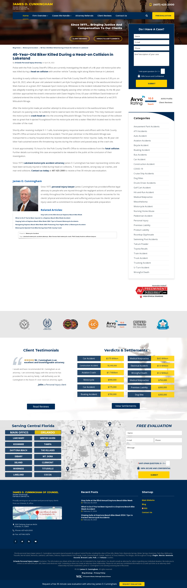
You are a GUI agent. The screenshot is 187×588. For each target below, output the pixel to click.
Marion (162, 555)
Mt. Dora (48, 456)
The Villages (48, 450)
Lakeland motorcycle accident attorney (44, 163)
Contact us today (40, 170)
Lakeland (18, 474)
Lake (90, 557)
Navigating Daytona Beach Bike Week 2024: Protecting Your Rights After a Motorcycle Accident (50, 224)
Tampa (47, 444)
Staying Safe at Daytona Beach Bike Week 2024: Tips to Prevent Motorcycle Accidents (46, 221)
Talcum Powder (141, 244)
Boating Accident (142, 150)
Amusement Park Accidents (147, 126)
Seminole (169, 555)
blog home (17, 48)
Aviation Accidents (142, 140)
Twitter (22, 541)
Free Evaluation (163, 16)
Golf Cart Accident (142, 187)
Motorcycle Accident (30, 48)
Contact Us (147, 512)
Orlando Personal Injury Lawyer (26, 561)
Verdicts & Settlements (108, 39)
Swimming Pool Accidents (146, 239)
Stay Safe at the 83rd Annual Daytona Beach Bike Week (61, 215)
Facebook (15, 541)
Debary (18, 456)
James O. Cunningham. (89, 569)
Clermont (47, 462)
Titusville (47, 468)
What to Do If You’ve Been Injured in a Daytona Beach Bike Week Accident (42, 218)
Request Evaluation (132, 584)
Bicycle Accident (141, 145)
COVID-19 (138, 169)
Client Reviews (80, 39)
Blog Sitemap (87, 573)
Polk (94, 557)
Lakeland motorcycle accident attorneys (35, 236)
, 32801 (25, 525)
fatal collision (112, 148)
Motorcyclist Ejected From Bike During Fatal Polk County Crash (38, 228)
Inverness (18, 468)
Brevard (84, 557)
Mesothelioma (140, 201)
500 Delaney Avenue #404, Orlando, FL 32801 (37, 513)
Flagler (155, 555)
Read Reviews (41, 406)
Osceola (77, 557)
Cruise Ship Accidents (144, 173)
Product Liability (141, 230)
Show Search (146, 15)
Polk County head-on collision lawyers (84, 236)
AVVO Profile (166, 98)
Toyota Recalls (141, 248)
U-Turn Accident (141, 267)
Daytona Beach (18, 450)
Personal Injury (141, 220)
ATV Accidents (140, 131)
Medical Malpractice (143, 197)
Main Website (148, 500)
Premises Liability (142, 225)
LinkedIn (29, 541)
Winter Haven (47, 438)
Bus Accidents (140, 154)
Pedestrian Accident (143, 216)
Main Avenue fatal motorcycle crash (60, 236)
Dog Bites (138, 178)
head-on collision (39, 71)
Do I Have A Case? (151, 29)
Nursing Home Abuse (144, 211)
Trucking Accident (142, 263)
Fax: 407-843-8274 (22, 534)
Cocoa (48, 474)
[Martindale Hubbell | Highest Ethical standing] (151, 291)
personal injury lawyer (63, 186)
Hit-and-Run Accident (144, 192)
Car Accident (139, 159)
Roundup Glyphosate (144, 234)
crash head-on (38, 115)
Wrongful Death (141, 272)
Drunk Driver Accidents (145, 183)
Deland (19, 462)
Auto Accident (140, 136)
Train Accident (140, 253)
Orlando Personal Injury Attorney (28, 63)
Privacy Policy (99, 573)
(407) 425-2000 (163, 4)
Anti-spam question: (146, 71)
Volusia (103, 557)
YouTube (35, 541)
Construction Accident (144, 164)
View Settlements (125, 406)
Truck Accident (141, 258)
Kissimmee (18, 444)
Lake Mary (18, 438)
